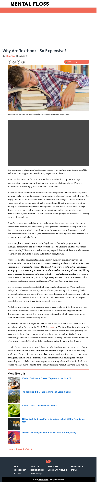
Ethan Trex (10, 55)
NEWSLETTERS (53, 466)
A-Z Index (17, 473)
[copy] (23, 62)
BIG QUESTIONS (24, 449)
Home (10, 449)
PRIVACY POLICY (77, 466)
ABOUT (16, 466)
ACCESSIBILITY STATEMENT (57, 470)
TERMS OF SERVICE (37, 470)
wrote (52, 327)
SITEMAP (74, 470)
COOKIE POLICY (20, 470)
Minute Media (43, 479)
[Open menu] (6, 3)
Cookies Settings (36, 473)
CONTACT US (34, 466)
